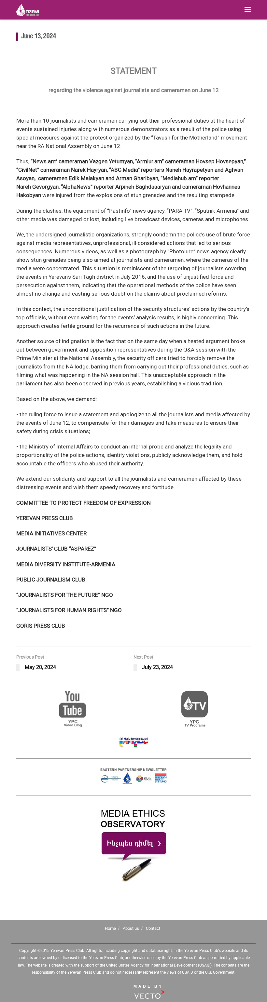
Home (110, 928)
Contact (153, 928)
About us (131, 928)
